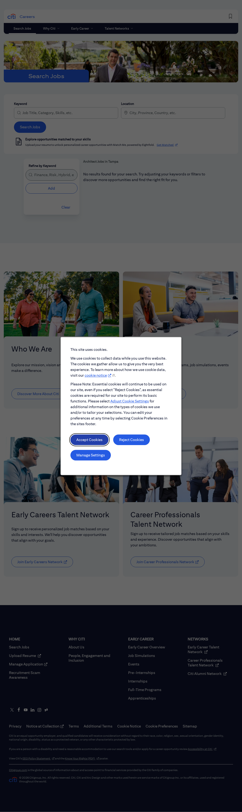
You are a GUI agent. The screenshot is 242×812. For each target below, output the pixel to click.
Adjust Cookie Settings (129, 401)
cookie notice (96, 375)
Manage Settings (90, 455)
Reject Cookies (131, 439)
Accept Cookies (89, 439)
